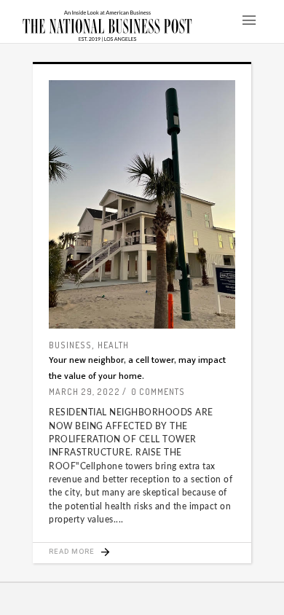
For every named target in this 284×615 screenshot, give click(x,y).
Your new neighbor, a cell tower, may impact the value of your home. (137, 368)
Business (70, 345)
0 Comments (158, 391)
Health (113, 345)
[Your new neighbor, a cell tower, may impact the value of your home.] (142, 204)
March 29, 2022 (84, 391)
